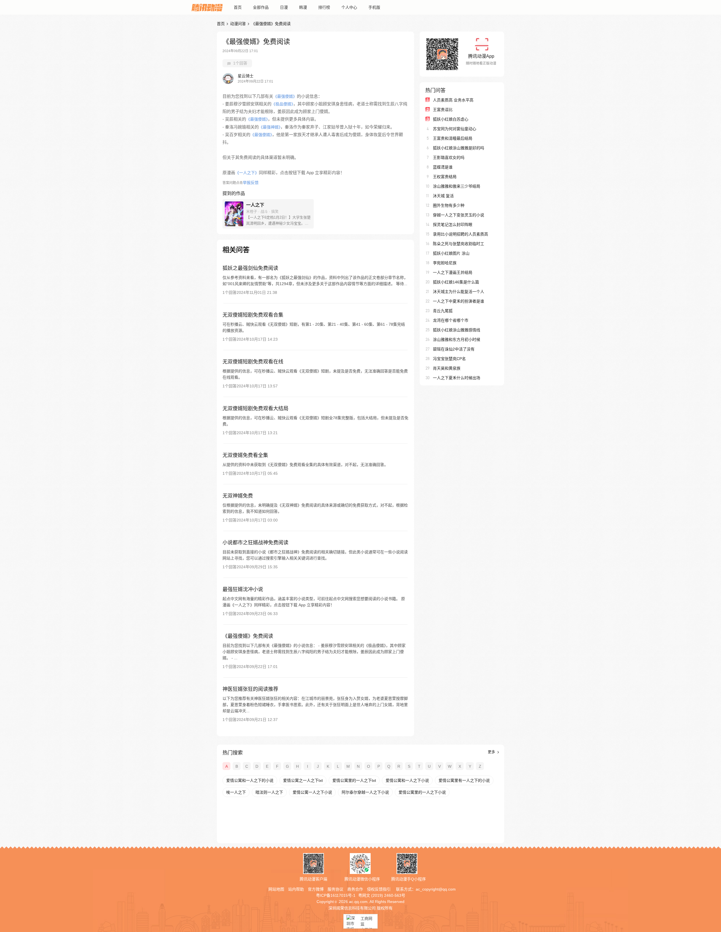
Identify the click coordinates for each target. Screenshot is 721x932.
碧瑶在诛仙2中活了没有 (454, 349)
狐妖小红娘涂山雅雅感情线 (456, 330)
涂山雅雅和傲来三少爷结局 (456, 186)
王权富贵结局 (445, 176)
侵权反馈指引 (379, 889)
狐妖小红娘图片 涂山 (451, 253)
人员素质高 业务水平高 (453, 100)
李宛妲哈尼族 (445, 263)
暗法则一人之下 (269, 792)
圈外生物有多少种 (448, 205)
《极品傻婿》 (282, 104)
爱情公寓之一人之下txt (303, 780)
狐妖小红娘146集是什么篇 (456, 282)
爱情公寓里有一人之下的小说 (464, 780)
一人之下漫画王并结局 (452, 272)
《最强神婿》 (270, 127)
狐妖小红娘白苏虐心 (450, 119)
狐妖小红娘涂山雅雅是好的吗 (458, 148)
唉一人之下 (236, 792)
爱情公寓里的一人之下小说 (422, 792)
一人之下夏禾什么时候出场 (456, 378)
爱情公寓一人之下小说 (312, 792)
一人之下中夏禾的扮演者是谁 (458, 301)
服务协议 (335, 889)
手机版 (374, 7)
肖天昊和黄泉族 (446, 368)
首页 (238, 7)
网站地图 (276, 889)
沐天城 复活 (443, 196)
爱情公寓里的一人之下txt (354, 780)
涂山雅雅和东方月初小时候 (456, 339)
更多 (492, 752)
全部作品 (261, 7)
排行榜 (324, 7)
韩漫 (303, 7)
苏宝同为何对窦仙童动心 (454, 129)
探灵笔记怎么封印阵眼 (452, 224)
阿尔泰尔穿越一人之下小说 (365, 792)
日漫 (284, 7)
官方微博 (316, 889)
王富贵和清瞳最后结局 (452, 138)
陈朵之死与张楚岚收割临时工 (458, 243)
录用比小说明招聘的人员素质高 (460, 234)
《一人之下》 (247, 172)
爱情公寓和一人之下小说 (407, 780)
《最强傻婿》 (285, 96)
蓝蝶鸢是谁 (443, 167)
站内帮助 (296, 889)
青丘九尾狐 (443, 311)
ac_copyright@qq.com (436, 889)
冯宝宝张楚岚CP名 (449, 358)
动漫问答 (238, 23)
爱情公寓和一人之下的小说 (249, 780)
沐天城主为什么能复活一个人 (458, 291)
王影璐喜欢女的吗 (448, 157)
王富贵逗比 (443, 109)
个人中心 (349, 7)
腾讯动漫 (207, 7)
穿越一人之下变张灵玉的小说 (458, 215)
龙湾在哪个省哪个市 (450, 320)
